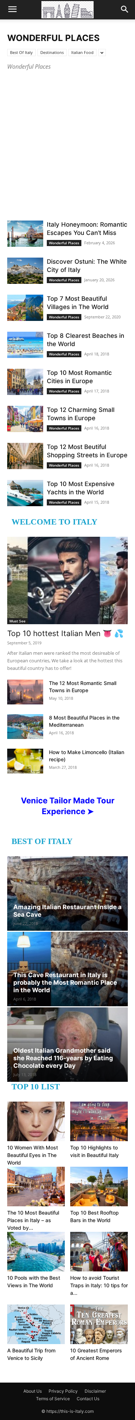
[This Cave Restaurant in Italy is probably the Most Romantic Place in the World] (67, 969)
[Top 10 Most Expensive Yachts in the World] (25, 493)
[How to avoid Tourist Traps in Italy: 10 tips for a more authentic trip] (99, 1251)
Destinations (52, 52)
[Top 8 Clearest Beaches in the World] (25, 345)
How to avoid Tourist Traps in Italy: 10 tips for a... (99, 1285)
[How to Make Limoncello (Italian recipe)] (25, 761)
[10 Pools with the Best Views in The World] (36, 1251)
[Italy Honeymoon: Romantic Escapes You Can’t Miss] (25, 234)
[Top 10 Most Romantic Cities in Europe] (25, 382)
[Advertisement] (67, 142)
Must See (17, 620)
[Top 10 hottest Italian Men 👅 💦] (67, 580)
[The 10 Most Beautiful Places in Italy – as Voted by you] (36, 1186)
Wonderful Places (64, 242)
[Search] (125, 9)
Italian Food (82, 52)
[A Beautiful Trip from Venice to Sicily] (36, 1324)
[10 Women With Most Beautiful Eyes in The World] (36, 1121)
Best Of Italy (21, 52)
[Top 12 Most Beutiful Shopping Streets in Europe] (25, 456)
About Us (32, 1391)
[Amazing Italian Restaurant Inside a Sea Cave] (67, 893)
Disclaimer (95, 1391)
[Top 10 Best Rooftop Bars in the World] (99, 1186)
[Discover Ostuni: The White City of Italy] (25, 271)
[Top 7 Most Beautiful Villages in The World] (25, 308)
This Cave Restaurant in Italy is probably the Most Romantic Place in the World (65, 982)
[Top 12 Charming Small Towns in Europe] (25, 419)
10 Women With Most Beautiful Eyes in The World (32, 1155)
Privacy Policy (63, 1391)
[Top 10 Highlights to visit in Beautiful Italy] (99, 1121)
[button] (12, 9)
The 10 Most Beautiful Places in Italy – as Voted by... (33, 1220)
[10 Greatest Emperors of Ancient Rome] (99, 1324)
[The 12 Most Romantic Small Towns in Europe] (25, 692)
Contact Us (88, 1398)
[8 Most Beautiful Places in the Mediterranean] (25, 726)
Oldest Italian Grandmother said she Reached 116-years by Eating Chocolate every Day (63, 1058)
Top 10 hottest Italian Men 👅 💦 (65, 633)
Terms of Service (53, 1398)
